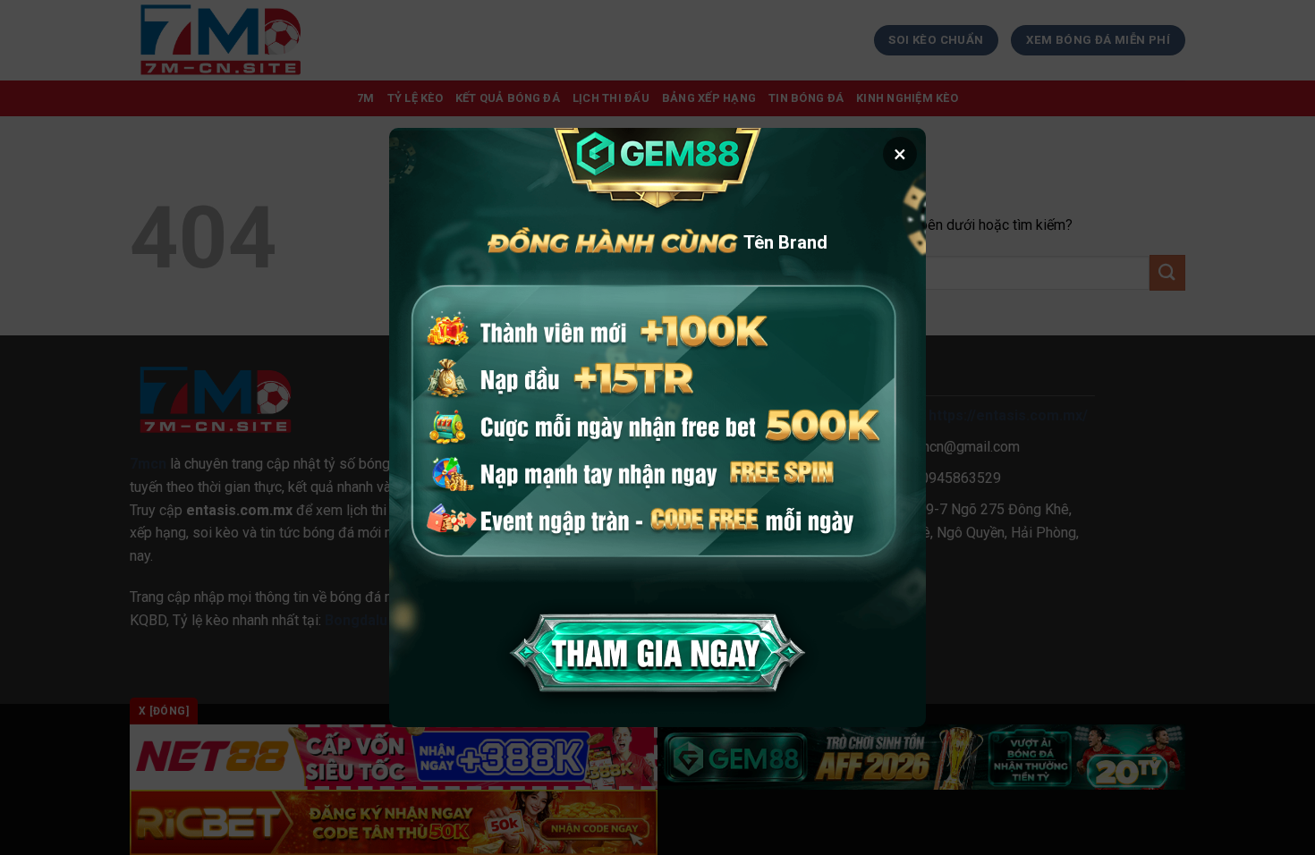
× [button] (900, 153)
